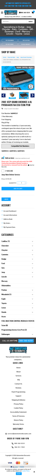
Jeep (17, 57)
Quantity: (12, 183)
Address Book (8, 219)
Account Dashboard (10, 211)
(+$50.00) (9, 171)
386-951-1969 (19, 447)
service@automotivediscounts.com (19, 434)
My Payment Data (9, 227)
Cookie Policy (26, 471)
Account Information (10, 215)
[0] (32, 12)
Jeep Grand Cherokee (26, 57)
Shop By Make (11, 57)
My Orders (7, 223)
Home (4, 57)
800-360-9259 (25, 12)
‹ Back (6, 199)
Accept (19, 473)
